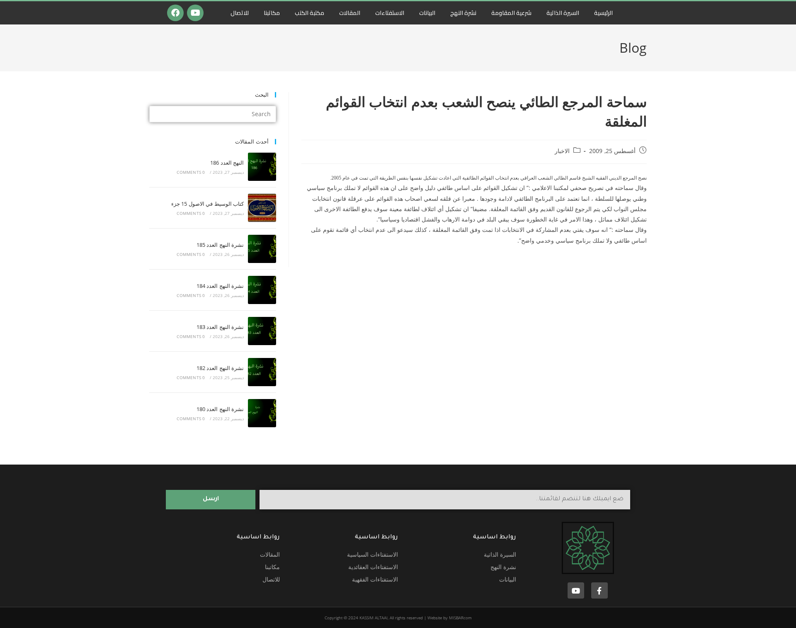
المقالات (349, 12)
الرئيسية (603, 12)
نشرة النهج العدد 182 (220, 368)
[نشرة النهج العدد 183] (262, 331)
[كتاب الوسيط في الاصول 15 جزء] (262, 208)
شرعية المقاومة (511, 12)
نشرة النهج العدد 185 (220, 244)
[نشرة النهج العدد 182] (262, 372)
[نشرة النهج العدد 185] (262, 249)
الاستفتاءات (389, 12)
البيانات (427, 12)
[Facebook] (175, 13)
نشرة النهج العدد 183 (220, 327)
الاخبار (562, 151)
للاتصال (240, 12)
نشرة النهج (463, 12)
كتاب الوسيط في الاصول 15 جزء (207, 203)
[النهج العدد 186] (262, 167)
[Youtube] (195, 13)
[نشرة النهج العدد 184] (262, 290)
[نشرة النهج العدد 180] (262, 413)
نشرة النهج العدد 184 (220, 286)
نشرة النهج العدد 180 (220, 409)
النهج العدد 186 (227, 162)
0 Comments (191, 172)
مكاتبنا (272, 12)
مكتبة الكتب (309, 12)
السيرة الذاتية (562, 12)
